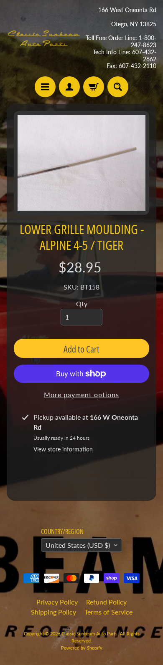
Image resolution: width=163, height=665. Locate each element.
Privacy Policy (57, 602)
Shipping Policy (53, 612)
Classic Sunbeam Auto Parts (89, 633)
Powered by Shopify (81, 647)
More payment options (81, 394)
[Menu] (45, 86)
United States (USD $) (78, 545)
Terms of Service (108, 612)
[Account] (69, 86)
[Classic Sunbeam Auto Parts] (44, 38)
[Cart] (93, 86)
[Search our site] (117, 86)
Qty (81, 303)
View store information (63, 449)
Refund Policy (106, 602)
